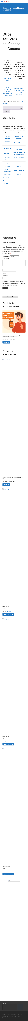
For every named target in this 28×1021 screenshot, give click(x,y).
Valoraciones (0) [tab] (17, 108)
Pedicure (18, 166)
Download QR (10, 296)
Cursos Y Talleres (19, 143)
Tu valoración (6, 258)
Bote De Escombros (19, 179)
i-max (17, 1016)
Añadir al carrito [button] (8, 614)
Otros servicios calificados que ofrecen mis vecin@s (7, 91)
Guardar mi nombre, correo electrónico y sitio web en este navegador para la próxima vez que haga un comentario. (13, 283)
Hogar (19, 174)
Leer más (6, 342)
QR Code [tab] (6, 111)
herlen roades (9, 611)
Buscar (4, 1003)
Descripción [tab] (7, 108)
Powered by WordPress (7, 1016)
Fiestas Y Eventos (19, 170)
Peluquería (7, 163)
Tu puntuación (6, 256)
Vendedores (7, 148)
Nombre (4, 268)
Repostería (7, 153)
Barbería (19, 163)
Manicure (7, 166)
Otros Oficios (7, 183)
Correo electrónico (5, 274)
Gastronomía (7, 174)
